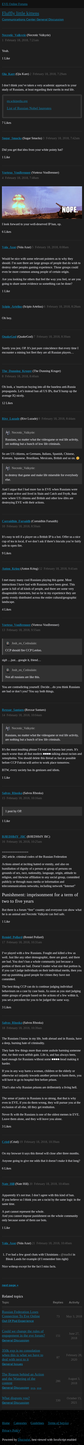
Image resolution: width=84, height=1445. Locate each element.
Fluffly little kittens (20, 13)
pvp (33, 1388)
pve (39, 1388)
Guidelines (37, 1423)
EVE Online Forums (15, 4)
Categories (20, 1423)
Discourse (24, 1439)
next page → (10, 1285)
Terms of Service (58, 1423)
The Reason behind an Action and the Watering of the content (23, 1378)
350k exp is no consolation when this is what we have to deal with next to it (22, 1355)
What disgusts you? (16, 1398)
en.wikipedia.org (17, 101)
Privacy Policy (11, 1430)
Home (6, 1423)
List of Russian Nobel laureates (29, 108)
